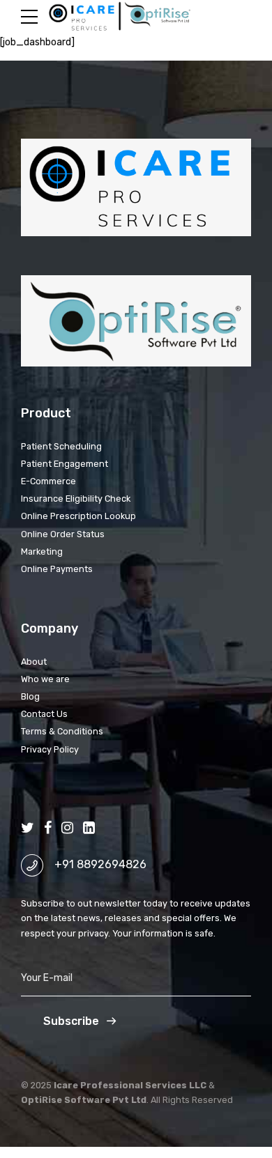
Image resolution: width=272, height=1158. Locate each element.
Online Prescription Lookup (78, 516)
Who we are (45, 679)
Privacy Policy (50, 749)
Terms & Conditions (62, 731)
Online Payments (57, 569)
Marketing (42, 551)
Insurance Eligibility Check (75, 498)
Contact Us (44, 714)
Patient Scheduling (61, 446)
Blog (30, 696)
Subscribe (71, 1021)
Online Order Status (63, 534)
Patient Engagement (64, 463)
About (34, 661)
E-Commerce (48, 481)
